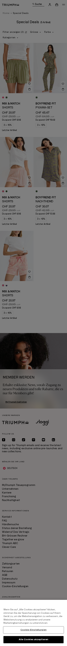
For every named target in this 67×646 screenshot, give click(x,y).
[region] (33, 623)
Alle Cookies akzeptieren (33, 639)
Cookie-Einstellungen (33, 630)
